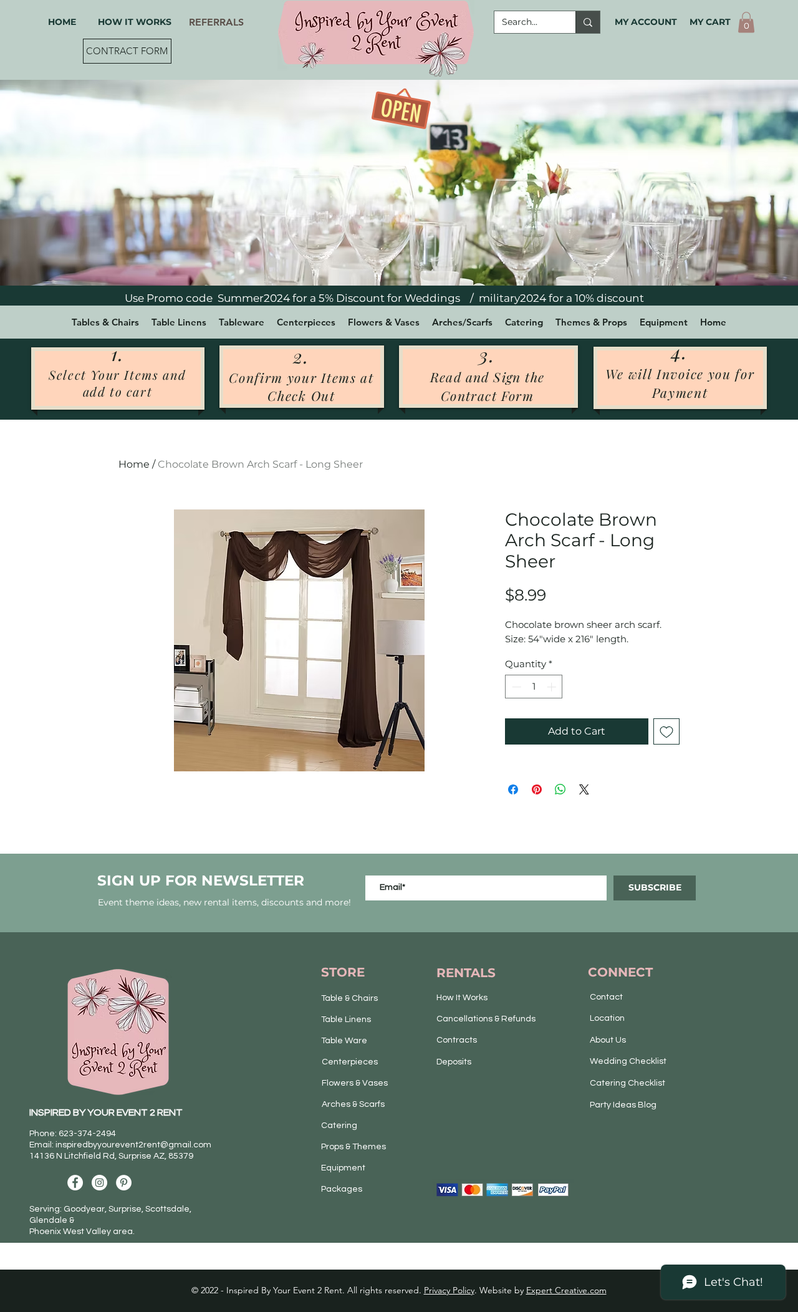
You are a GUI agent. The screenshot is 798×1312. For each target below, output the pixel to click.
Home (134, 464)
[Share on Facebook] (513, 789)
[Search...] (587, 22)
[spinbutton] (534, 686)
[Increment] (552, 686)
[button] (746, 22)
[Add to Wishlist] (666, 731)
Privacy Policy (449, 1290)
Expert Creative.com (566, 1290)
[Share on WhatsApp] (560, 789)
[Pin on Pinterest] (536, 789)
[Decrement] (515, 686)
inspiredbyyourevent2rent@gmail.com (133, 1145)
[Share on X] (584, 789)
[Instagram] (99, 1182)
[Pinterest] (124, 1182)
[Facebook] (75, 1182)
